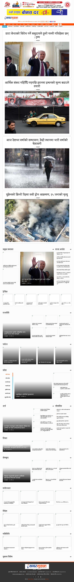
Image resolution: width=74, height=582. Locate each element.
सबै (53, 249)
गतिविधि (42, 24)
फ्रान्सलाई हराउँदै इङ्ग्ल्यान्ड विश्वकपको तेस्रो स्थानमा (65, 480)
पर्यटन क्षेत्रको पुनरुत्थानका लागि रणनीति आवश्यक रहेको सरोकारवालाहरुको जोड (61, 384)
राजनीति (9, 24)
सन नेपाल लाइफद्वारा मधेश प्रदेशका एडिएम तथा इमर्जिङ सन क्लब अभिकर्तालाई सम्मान (63, 266)
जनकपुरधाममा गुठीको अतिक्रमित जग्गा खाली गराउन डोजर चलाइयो (14, 333)
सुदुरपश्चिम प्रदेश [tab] (8, 397)
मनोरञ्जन (33, 24)
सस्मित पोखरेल (40, 26)
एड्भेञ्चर (60, 26)
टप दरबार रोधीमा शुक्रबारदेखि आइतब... (6, 303)
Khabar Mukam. (31, 579)
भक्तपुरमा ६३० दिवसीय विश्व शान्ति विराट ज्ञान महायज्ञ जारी (10, 361)
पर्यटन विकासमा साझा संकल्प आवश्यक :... (9, 548)
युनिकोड (43, 21)
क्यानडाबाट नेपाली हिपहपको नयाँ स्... (30, 303)
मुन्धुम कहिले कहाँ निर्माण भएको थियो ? (63, 421)
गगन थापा (46, 26)
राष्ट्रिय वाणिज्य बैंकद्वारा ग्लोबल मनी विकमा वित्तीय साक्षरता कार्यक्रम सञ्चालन (63, 424)
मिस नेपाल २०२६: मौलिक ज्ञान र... (62, 502)
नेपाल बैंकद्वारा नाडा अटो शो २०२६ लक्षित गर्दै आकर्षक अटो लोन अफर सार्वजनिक (63, 273)
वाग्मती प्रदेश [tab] (7, 382)
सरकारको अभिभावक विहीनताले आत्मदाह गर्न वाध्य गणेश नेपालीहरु (51, 450)
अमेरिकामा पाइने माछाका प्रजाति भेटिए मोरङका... (62, 548)
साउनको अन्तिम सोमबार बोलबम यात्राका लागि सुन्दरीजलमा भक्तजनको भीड (27, 361)
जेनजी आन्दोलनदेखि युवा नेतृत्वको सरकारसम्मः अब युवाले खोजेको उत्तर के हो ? (15, 447)
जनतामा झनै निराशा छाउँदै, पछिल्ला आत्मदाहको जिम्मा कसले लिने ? (37, 450)
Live (47, 21)
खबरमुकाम (38, 40)
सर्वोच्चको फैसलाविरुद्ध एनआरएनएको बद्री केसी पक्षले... (28, 525)
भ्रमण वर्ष (52, 26)
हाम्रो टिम (34, 569)
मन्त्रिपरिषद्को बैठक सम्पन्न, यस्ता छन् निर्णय (64, 336)
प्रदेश (17, 24)
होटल (56, 26)
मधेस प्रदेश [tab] (8, 378)
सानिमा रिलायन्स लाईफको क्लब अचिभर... (42, 303)
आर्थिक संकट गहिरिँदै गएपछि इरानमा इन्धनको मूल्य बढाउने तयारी (37, 85)
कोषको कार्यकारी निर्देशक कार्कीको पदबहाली (63, 270)
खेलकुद (28, 24)
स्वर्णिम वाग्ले (28, 26)
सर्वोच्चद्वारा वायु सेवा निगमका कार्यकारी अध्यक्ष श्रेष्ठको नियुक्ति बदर (51, 324)
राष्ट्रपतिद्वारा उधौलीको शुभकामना (25, 394)
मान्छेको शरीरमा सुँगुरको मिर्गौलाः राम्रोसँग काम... (45, 525)
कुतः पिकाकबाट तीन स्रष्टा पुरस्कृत (45, 362)
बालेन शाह (10, 26)
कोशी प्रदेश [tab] (8, 374)
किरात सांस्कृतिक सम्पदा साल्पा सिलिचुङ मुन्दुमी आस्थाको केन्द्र (63, 417)
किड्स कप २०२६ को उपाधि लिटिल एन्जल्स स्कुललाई (51, 480)
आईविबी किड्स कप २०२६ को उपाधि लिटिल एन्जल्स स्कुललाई (51, 469)
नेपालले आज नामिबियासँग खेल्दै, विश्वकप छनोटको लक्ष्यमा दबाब (37, 469)
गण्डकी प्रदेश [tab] (7, 386)
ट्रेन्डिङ (5, 26)
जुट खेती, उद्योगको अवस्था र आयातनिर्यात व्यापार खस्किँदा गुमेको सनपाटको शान (65, 395)
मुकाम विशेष (47, 24)
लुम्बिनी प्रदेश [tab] (7, 390)
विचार (24, 24)
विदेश (38, 24)
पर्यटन (13, 24)
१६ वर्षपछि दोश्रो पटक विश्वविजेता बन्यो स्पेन (37, 480)
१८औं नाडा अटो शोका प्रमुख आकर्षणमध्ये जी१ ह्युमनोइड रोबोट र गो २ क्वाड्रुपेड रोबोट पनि (63, 283)
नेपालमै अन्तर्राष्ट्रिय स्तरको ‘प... (19, 303)
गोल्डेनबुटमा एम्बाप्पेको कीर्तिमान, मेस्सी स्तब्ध (65, 469)
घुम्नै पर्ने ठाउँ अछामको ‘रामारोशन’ (62, 414)
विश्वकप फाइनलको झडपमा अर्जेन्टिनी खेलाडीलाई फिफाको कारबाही (14, 477)
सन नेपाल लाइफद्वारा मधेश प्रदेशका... (54, 303)
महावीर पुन (34, 26)
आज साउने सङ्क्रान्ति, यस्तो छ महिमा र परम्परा (62, 361)
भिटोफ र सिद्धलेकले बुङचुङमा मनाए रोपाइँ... (27, 548)
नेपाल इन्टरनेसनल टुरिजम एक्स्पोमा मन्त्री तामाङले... (45, 548)
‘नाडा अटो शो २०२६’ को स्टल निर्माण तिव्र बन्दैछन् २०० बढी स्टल (63, 277)
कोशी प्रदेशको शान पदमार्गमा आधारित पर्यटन (65, 388)
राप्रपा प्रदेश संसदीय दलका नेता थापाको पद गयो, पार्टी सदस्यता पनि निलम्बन (64, 324)
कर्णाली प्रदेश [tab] (7, 393)
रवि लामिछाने (16, 26)
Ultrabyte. (47, 579)
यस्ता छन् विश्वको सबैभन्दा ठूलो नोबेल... (9, 525)
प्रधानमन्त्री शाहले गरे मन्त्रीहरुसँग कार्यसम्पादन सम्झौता (50, 336)
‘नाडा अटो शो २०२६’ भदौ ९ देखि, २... (66, 303)
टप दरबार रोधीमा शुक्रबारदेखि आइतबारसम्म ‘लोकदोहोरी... (9, 502)
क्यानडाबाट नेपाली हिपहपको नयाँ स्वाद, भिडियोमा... (27, 502)
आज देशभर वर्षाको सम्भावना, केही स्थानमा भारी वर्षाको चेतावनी (37, 142)
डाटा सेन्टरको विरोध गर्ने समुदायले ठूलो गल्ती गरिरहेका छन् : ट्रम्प (37, 36)
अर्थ (20, 24)
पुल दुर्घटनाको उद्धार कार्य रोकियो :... (62, 525)
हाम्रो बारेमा (39, 569)
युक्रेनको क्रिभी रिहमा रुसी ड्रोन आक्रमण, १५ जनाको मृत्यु (37, 195)
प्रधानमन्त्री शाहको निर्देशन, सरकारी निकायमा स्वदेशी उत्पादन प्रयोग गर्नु (37, 336)
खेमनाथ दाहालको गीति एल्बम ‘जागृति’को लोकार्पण (44, 502)
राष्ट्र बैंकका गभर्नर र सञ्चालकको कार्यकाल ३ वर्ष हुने (37, 324)
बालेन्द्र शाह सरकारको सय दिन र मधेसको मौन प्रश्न (64, 450)
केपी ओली (22, 26)
